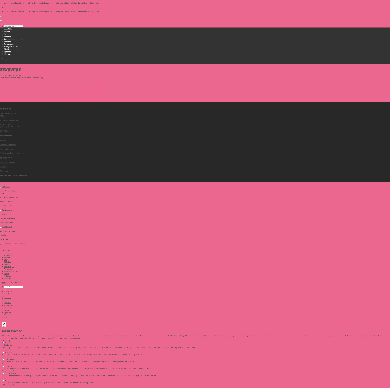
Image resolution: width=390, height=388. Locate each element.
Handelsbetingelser (8, 144)
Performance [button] (7, 357)
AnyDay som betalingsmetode (12, 153)
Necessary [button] (6, 340)
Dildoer (7, 39)
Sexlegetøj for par (11, 46)
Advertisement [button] (8, 371)
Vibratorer (8, 29)
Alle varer (8, 54)
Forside (3, 75)
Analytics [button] (5, 364)
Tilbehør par (9, 41)
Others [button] (5, 378)
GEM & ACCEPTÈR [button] (9, 385)
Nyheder (7, 51)
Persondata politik (7, 149)
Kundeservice (5, 140)
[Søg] (5, 289)
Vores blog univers (7, 162)
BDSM (6, 49)
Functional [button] (6, 350)
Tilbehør (7, 36)
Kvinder (7, 31)
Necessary (8, 343)
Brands (3, 167)
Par (5, 34)
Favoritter (4, 171)
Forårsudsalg (9, 44)
